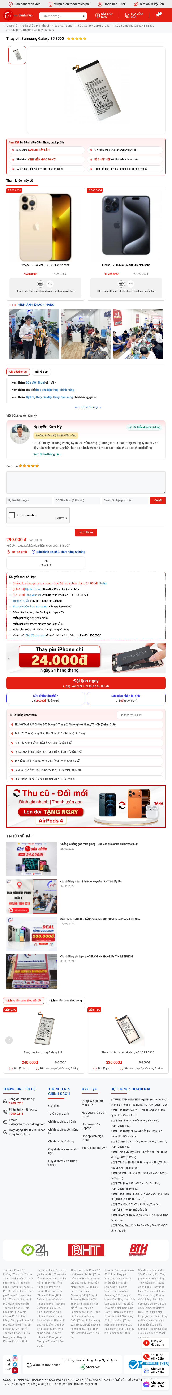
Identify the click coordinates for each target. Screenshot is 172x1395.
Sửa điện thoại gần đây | (152, 1270)
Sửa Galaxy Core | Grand (94, 25)
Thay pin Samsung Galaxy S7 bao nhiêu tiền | (118, 1278)
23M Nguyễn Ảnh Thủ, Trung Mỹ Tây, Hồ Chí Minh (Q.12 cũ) (48, 770)
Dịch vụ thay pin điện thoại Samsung (49, 397)
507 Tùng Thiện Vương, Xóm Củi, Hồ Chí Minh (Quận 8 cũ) (47, 760)
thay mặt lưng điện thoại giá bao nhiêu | (152, 1320)
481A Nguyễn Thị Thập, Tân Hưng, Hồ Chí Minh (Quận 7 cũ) (48, 751)
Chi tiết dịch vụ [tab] (18, 371)
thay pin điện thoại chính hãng (54, 389)
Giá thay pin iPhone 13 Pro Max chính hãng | (50, 1329)
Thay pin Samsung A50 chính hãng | (116, 1287)
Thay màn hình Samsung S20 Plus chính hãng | (118, 1324)
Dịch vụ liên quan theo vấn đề (23, 1000)
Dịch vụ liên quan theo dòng (65, 1000)
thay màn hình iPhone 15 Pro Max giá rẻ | (85, 1287)
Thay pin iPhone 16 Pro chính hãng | (18, 1282)
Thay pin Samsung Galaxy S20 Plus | (51, 1308)
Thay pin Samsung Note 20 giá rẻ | (85, 1333)
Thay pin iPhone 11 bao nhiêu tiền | (18, 1295)
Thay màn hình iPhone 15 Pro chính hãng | (49, 1287)
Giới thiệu (54, 1105)
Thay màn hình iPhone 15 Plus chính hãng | (52, 1278)
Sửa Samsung (63, 25)
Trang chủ (10, 25)
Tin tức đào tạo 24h (94, 1148)
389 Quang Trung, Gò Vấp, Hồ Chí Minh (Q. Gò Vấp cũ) (45, 779)
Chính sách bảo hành (62, 1121)
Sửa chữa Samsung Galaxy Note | (152, 1308)
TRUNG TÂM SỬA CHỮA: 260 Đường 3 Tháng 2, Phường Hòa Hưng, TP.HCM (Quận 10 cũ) (65, 724)
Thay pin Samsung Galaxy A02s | (85, 1316)
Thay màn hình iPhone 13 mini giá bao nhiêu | (85, 1278)
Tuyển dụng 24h (58, 1113)
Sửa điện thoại (35, 382)
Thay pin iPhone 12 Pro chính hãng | (14, 1316)
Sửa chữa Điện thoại (36, 25)
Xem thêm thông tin (46, 454)
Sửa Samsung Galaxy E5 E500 (134, 25)
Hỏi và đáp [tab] (41, 371)
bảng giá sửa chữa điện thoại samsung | (152, 1333)
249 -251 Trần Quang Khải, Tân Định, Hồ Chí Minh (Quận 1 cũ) (50, 733)
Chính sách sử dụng (61, 1141)
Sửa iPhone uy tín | (149, 1274)
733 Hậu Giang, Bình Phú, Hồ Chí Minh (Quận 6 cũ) (43, 742)
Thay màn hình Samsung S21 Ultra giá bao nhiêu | (117, 1295)
